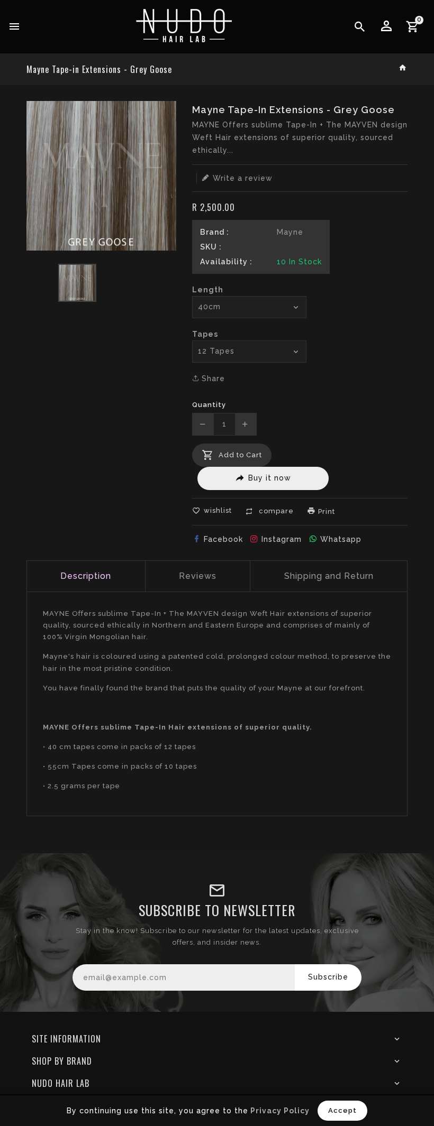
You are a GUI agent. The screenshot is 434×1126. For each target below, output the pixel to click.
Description (85, 576)
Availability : (226, 261)
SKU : (211, 247)
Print (325, 511)
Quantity (209, 405)
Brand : (214, 232)
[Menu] (14, 27)
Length (207, 289)
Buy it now (269, 478)
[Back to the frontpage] (403, 68)
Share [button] (212, 378)
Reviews (197, 576)
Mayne (290, 232)
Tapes (205, 334)
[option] (77, 283)
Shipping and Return (329, 576)
